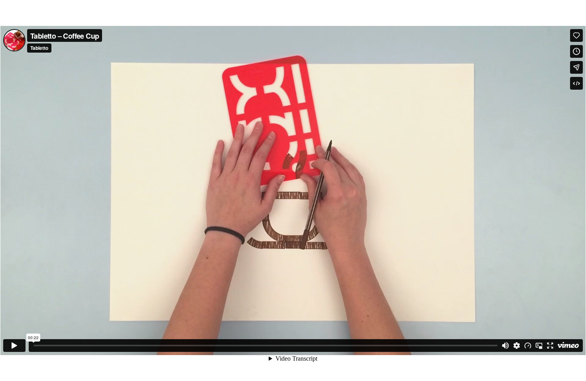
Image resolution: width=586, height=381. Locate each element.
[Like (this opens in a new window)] (576, 35)
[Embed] (576, 83)
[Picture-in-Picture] (539, 345)
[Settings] (516, 345)
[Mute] (505, 345)
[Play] (14, 345)
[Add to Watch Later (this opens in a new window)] (576, 51)
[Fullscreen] (550, 345)
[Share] (576, 67)
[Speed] (528, 345)
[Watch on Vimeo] (568, 345)
